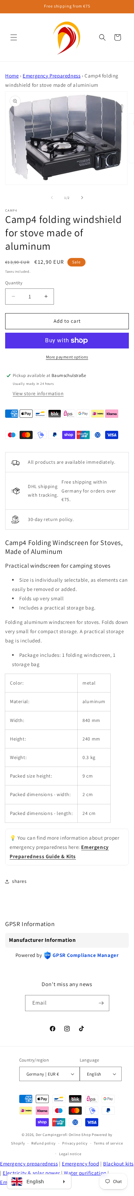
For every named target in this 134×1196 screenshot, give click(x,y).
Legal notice (70, 1153)
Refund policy (43, 1143)
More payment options (67, 356)
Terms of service (108, 1143)
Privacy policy (75, 1143)
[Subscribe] (101, 1003)
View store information (38, 393)
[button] (13, 37)
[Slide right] (82, 197)
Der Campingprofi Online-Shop (63, 1134)
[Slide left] (51, 197)
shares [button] (19, 881)
